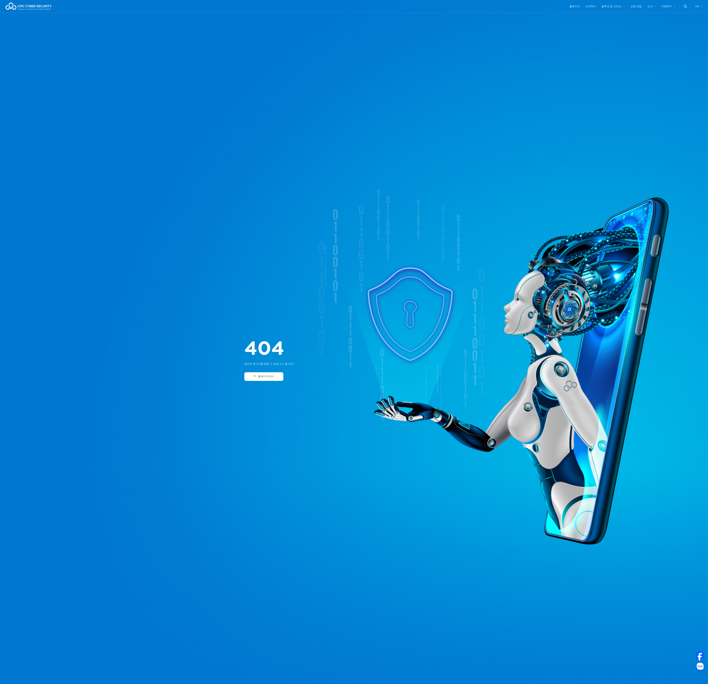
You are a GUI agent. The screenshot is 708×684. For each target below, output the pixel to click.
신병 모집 (636, 6)
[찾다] (685, 6)
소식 (650, 6)
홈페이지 (574, 6)
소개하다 (590, 6)
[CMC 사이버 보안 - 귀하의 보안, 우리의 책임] (29, 6)
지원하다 (666, 6)
